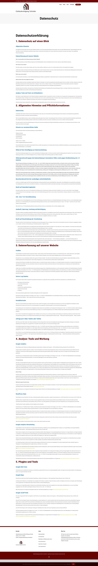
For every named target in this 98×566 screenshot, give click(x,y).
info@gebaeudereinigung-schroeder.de (31, 1)
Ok (73, 564)
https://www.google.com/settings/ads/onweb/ (26, 448)
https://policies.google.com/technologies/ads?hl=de (69, 458)
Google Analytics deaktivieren (38, 386)
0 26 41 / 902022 (22, 535)
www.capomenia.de (42, 546)
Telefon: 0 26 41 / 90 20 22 (21, 1)
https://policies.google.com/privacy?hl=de (60, 489)
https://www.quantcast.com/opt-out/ (22, 418)
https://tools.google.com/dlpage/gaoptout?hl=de (45, 379)
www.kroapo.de (41, 536)
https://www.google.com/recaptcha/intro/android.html (26, 516)
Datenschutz (69, 564)
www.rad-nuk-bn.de (41, 541)
